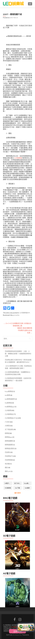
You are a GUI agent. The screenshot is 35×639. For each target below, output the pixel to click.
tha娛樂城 (8, 403)
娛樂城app (8, 437)
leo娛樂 (7, 395)
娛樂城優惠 (9, 441)
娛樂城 (7, 433)
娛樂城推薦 (9, 445)
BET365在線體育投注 (18, 483)
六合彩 (7, 422)
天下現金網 (9, 429)
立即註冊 (17, 631)
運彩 (6, 467)
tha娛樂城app (9, 406)
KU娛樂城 (8, 488)
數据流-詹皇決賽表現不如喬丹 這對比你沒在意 (25, 330)
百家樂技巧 (9, 456)
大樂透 (7, 426)
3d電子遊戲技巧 (8, 483)
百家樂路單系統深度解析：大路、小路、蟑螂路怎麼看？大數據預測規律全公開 (18, 353)
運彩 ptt (7, 471)
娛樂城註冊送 (9, 448)
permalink (16, 315)
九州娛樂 (8, 410)
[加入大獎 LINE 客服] (26, 627)
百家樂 (7, 452)
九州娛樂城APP (24, 313)
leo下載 (17, 488)
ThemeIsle (25, 635)
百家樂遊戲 (9, 460)
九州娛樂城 (18, 158)
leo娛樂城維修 (10, 399)
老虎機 (7, 464)
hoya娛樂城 (9, 391)
